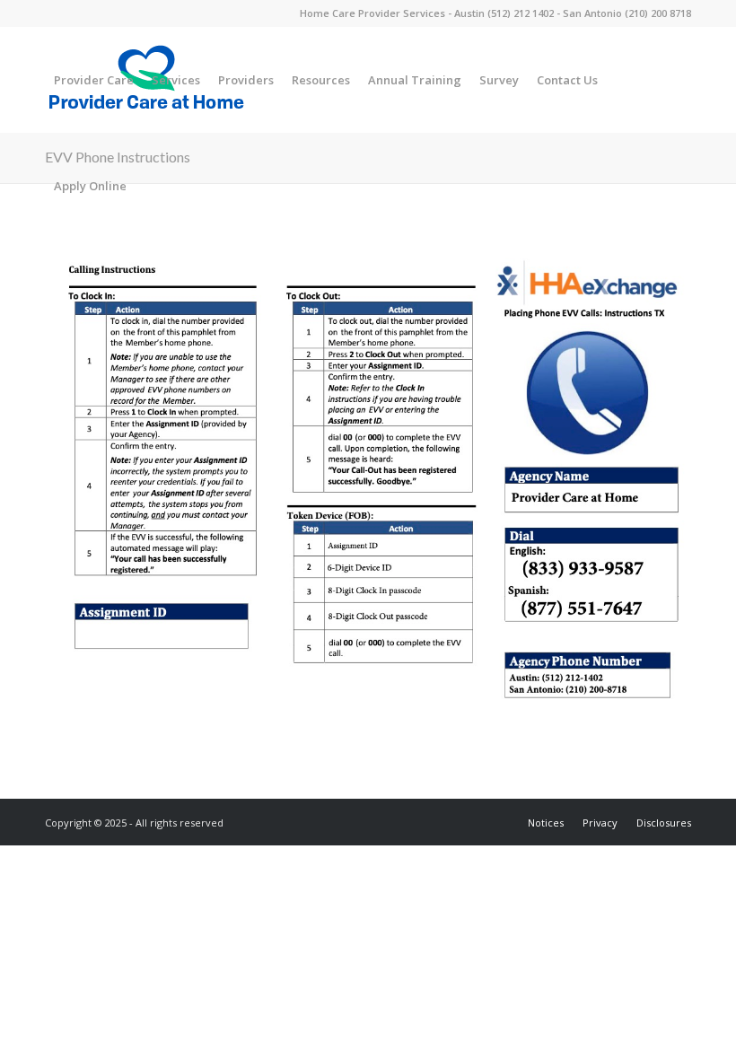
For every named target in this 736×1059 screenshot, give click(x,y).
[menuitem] (94, 80)
